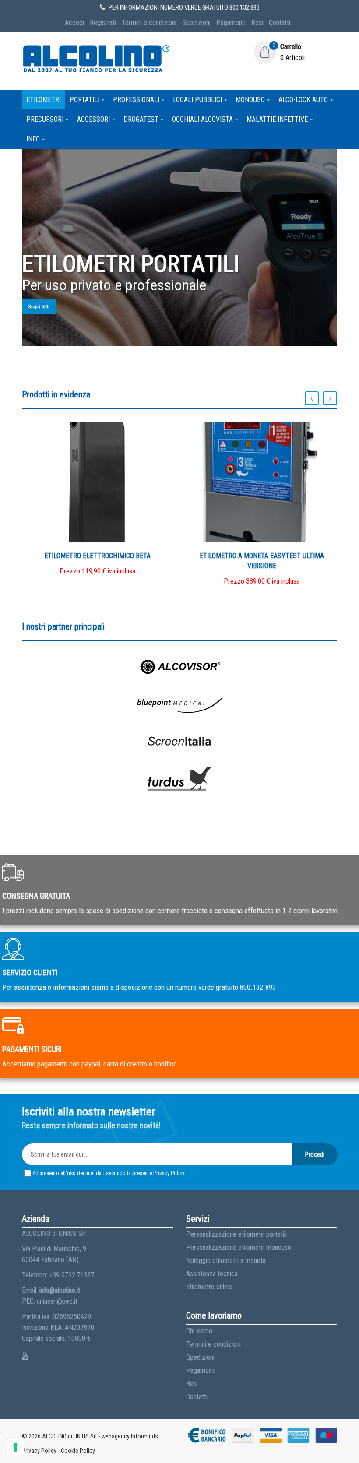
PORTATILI (84, 99)
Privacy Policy (168, 1173)
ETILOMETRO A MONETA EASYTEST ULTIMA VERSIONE (262, 561)
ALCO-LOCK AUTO (303, 99)
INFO (33, 139)
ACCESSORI (93, 119)
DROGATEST (140, 119)
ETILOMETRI (43, 99)
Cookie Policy (78, 1450)
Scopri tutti (38, 306)
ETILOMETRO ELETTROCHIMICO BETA (97, 556)
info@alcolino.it (59, 1290)
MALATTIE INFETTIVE (277, 119)
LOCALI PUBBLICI (197, 99)
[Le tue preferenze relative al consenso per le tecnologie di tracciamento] (15, 1447)
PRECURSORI (44, 119)
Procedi (314, 1154)
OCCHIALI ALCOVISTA (202, 119)
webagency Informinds (129, 1436)
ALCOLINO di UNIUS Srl (69, 1436)
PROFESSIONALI (136, 99)
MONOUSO (250, 99)
